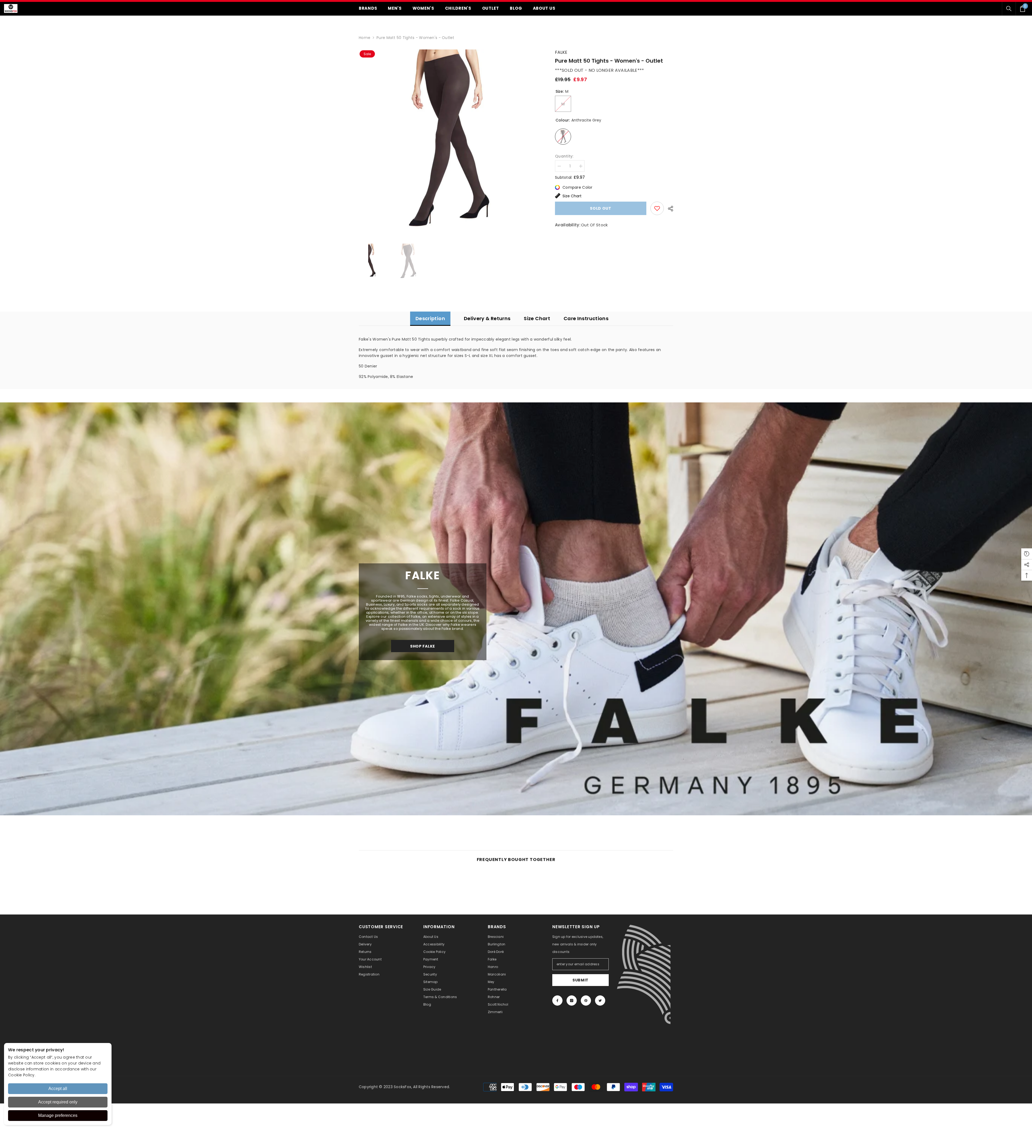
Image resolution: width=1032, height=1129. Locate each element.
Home (364, 37)
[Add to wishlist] (657, 208)
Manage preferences (57, 1115)
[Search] (1009, 8)
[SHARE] (668, 208)
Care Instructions (586, 318)
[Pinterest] (586, 1000)
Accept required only (57, 1102)
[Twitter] (600, 1000)
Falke (561, 52)
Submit (580, 980)
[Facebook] (557, 1000)
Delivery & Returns (487, 318)
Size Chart (572, 196)
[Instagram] (572, 1000)
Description (430, 318)
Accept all (57, 1088)
